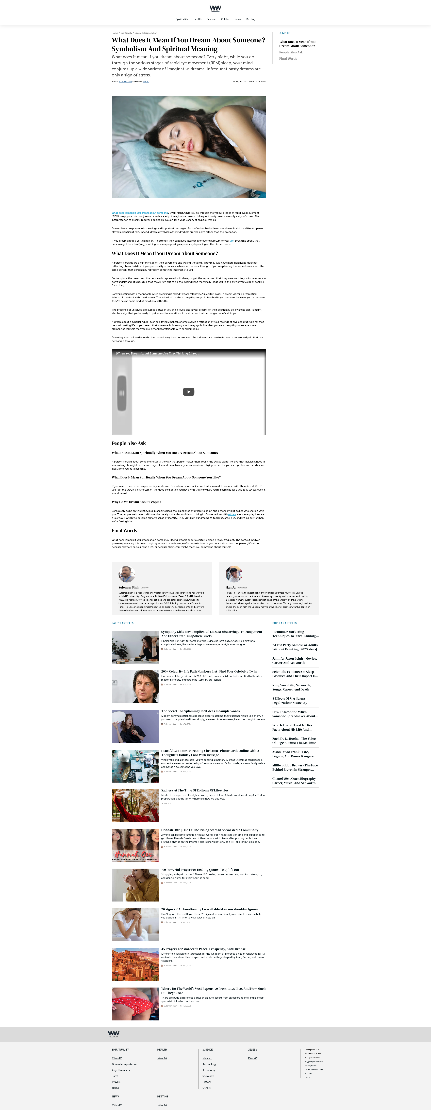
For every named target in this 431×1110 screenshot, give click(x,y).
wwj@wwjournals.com (314, 1062)
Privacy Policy (310, 1066)
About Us (308, 1074)
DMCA (307, 1078)
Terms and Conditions (314, 1070)
